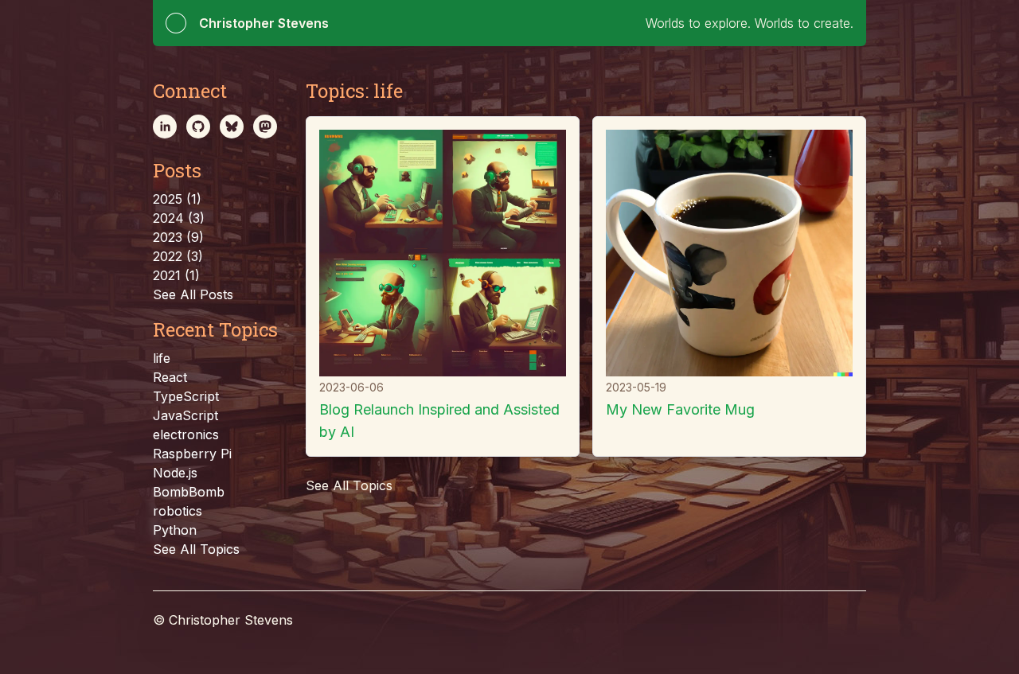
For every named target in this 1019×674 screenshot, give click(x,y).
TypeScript (186, 396)
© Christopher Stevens (223, 620)
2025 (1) (177, 199)
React (170, 377)
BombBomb (188, 492)
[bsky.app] (232, 126)
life (161, 358)
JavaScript (185, 415)
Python (175, 530)
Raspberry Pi (192, 454)
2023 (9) (178, 237)
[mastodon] (265, 126)
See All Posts (193, 294)
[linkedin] (165, 126)
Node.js (175, 473)
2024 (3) (179, 218)
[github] (198, 126)
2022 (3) (178, 256)
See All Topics (196, 549)
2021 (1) (176, 275)
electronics (186, 434)
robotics (177, 511)
